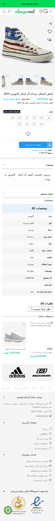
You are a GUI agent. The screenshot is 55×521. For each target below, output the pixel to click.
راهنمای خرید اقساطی (39, 471)
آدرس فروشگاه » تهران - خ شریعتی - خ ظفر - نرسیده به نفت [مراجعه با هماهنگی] (27, 405)
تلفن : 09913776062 (39, 411)
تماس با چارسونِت (41, 480)
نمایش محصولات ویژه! (29, 4)
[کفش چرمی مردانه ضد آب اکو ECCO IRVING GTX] (41, 333)
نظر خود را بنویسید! (39, 150)
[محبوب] (41, 11)
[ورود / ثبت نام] (4, 11)
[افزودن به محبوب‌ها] (50, 31)
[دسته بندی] (50, 11)
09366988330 (42, 416)
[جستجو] (9, 11)
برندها (45, 429)
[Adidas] (17, 372)
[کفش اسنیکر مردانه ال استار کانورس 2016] (27, 44)
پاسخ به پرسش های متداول (37, 461)
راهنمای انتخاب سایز (12, 112)
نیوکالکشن (44, 434)
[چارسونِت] (25, 11)
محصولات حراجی (41, 443)
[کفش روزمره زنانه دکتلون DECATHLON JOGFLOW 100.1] (14, 333)
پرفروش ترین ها (41, 448)
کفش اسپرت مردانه (11, 99)
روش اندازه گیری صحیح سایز (36, 466)
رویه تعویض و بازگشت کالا (37, 476)
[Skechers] (41, 372)
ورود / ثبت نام (42, 439)
